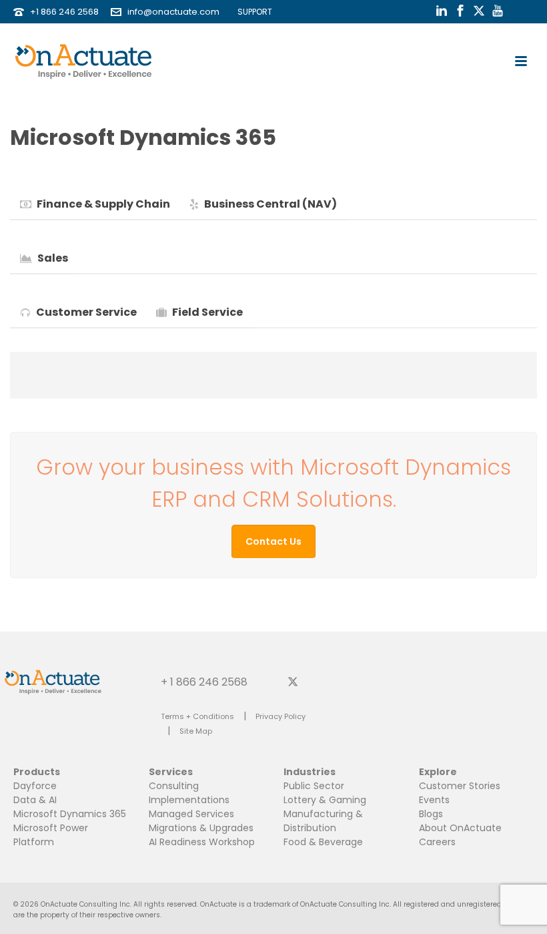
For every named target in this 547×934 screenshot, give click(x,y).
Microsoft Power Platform (50, 835)
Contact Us (273, 541)
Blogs (431, 814)
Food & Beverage (323, 842)
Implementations (189, 799)
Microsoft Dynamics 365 (69, 814)
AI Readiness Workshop (202, 842)
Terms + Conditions (197, 716)
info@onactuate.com (173, 11)
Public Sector (314, 785)
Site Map (195, 731)
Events (434, 799)
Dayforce (35, 785)
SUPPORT (251, 11)
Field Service (207, 312)
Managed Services (191, 814)
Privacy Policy (280, 716)
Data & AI (35, 799)
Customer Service (86, 312)
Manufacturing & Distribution (323, 821)
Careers (437, 842)
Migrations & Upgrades (201, 828)
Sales (52, 258)
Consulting (174, 785)
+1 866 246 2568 (64, 11)
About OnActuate (460, 828)
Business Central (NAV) (270, 204)
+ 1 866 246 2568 (204, 681)
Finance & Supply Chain (103, 204)
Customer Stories (459, 785)
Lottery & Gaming (325, 799)
